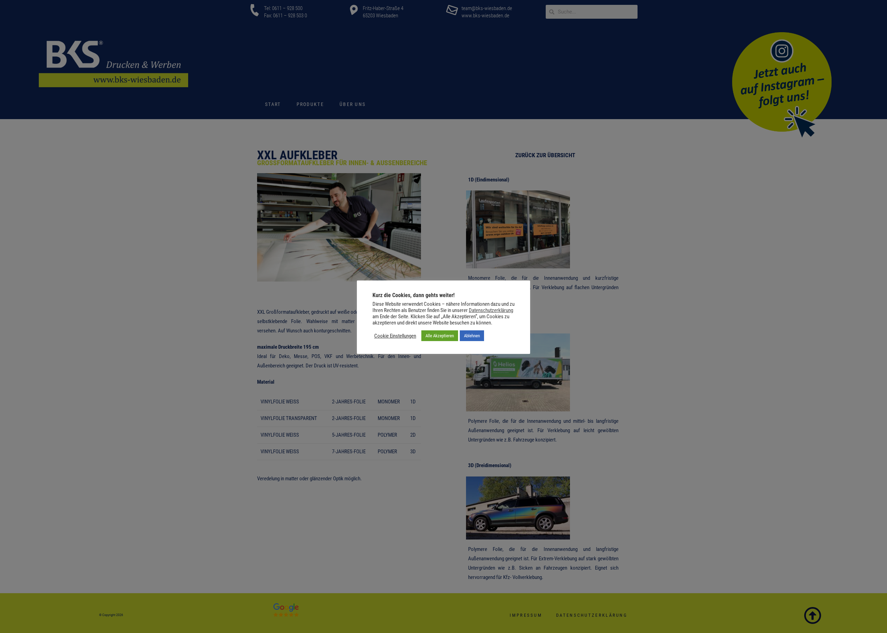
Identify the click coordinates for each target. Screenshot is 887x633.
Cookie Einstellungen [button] (395, 336)
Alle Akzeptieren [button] (439, 335)
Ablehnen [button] (472, 335)
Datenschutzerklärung (491, 310)
